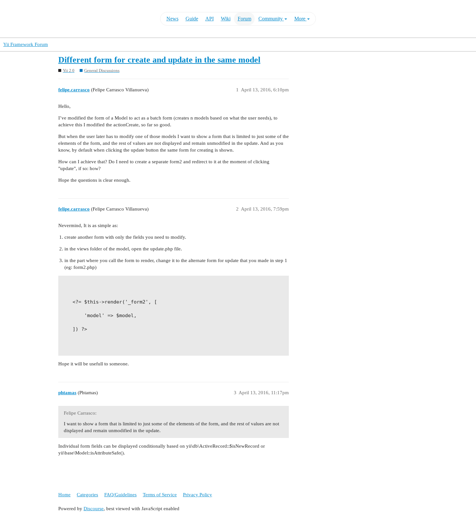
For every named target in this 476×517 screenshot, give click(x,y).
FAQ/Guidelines (120, 494)
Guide (192, 18)
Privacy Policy (197, 494)
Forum (244, 18)
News (172, 18)
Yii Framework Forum (25, 44)
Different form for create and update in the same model (159, 59)
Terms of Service (160, 494)
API (209, 18)
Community (271, 18)
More (300, 18)
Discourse (94, 508)
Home (64, 494)
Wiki (226, 18)
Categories (87, 494)
